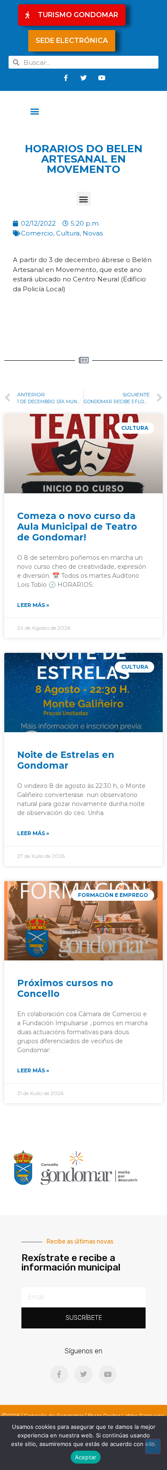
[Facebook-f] (66, 78)
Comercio (37, 233)
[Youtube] (101, 78)
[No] (153, 1446)
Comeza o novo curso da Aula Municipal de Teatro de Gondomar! (77, 526)
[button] (35, 111)
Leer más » (33, 605)
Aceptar (86, 1457)
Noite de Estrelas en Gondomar (65, 760)
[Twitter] (83, 78)
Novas (93, 233)
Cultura (68, 233)
